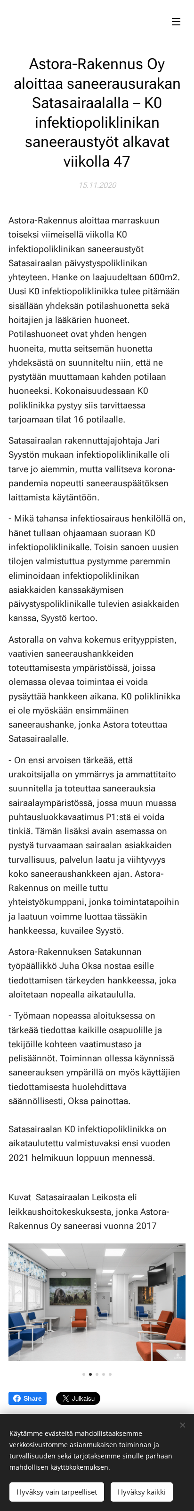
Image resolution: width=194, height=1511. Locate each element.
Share (33, 1398)
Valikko (176, 21)
